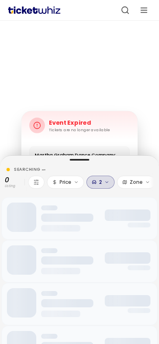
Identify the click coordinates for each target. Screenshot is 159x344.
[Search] (125, 10)
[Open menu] (144, 10)
